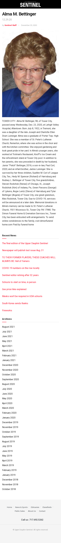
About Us (32, 511)
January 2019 (8, 475)
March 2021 (8, 350)
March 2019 (8, 465)
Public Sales (20, 511)
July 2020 (7, 389)
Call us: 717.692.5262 (31, 519)
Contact (42, 511)
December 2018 (10, 479)
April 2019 (7, 460)
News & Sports (21, 507)
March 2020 (8, 408)
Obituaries (35, 507)
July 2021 (7, 331)
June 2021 (7, 336)
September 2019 (10, 436)
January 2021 (8, 360)
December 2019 (10, 422)
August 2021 (8, 326)
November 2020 (10, 370)
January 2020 (8, 417)
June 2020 (7, 393)
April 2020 (7, 403)
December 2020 (10, 365)
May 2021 (7, 341)
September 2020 (10, 379)
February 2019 (9, 470)
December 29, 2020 (29, 25)
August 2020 (8, 384)
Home (9, 507)
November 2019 (10, 427)
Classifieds (46, 507)
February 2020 (9, 412)
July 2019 (7, 446)
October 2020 (9, 374)
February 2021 (9, 355)
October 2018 (9, 489)
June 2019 (7, 451)
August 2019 (8, 441)
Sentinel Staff (11, 25)
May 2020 (7, 398)
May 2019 (7, 455)
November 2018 (10, 484)
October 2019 (9, 432)
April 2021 (7, 346)
